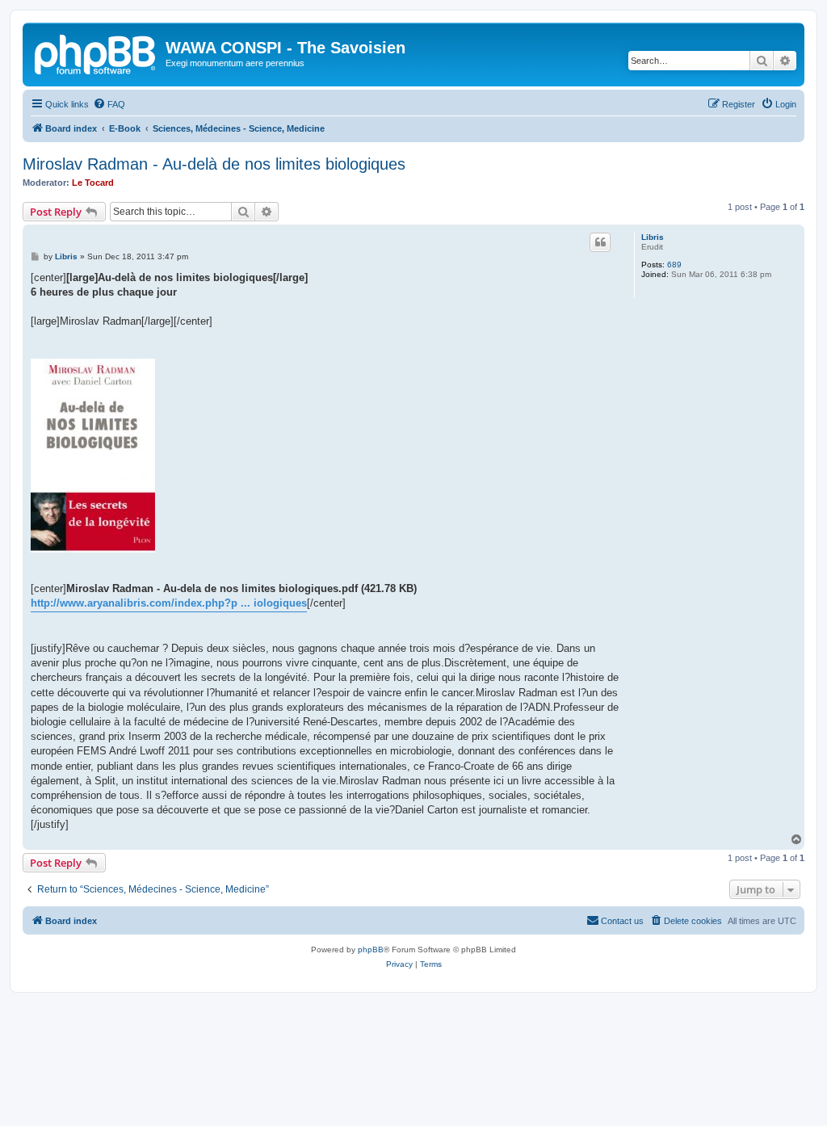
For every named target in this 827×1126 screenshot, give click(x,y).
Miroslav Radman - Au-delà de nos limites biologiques (214, 164)
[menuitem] (109, 104)
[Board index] (96, 52)
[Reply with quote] (600, 242)
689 (674, 264)
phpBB (371, 949)
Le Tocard (93, 182)
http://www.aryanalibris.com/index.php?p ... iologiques (169, 603)
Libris (652, 237)
